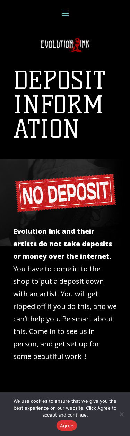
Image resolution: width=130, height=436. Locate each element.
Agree (66, 425)
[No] (121, 414)
